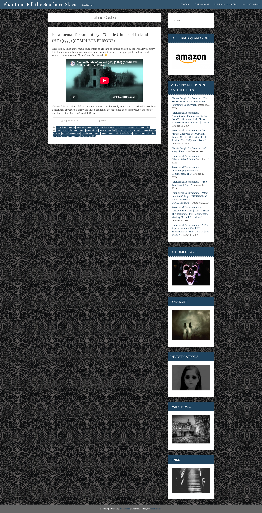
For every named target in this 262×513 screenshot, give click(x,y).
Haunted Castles (135, 130)
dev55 (103, 120)
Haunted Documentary (71, 133)
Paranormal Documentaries (138, 127)
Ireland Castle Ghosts (123, 133)
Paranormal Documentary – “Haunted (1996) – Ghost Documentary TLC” (186, 170)
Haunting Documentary (91, 133)
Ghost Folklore (92, 130)
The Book (185, 4)
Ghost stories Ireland (107, 130)
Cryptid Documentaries (66, 127)
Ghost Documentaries (84, 127)
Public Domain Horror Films (226, 4)
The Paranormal (202, 4)
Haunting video (107, 133)
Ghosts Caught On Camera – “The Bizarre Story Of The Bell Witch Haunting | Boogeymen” (190, 101)
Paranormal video (89, 136)
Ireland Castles (139, 133)
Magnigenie (155, 509)
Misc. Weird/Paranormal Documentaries (110, 127)
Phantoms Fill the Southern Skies (39, 4)
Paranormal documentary (70, 136)
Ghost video (122, 130)
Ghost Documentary (77, 130)
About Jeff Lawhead (251, 4)
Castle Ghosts (62, 130)
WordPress (125, 509)
